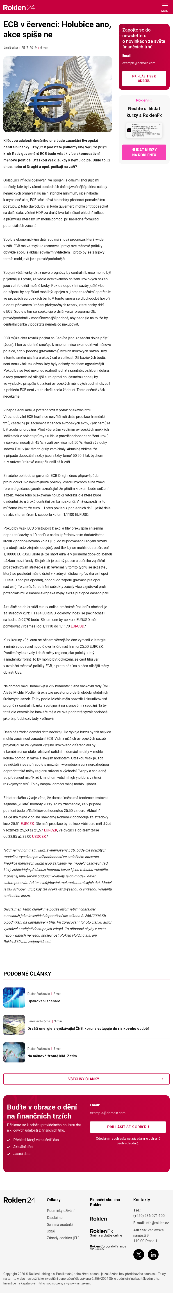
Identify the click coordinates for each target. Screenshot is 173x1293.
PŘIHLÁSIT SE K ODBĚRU (144, 79)
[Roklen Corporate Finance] (108, 1247)
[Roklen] (98, 1219)
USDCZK (39, 836)
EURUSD (77, 626)
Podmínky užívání (60, 1211)
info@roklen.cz (157, 1223)
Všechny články (83, 1079)
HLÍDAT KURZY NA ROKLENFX (144, 152)
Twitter (138, 1254)
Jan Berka (10, 47)
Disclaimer (55, 1218)
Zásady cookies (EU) (63, 1238)
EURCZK (27, 824)
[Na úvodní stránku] (19, 7)
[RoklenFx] (106, 1233)
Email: (127, 55)
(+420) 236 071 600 (149, 1216)
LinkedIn (153, 1254)
